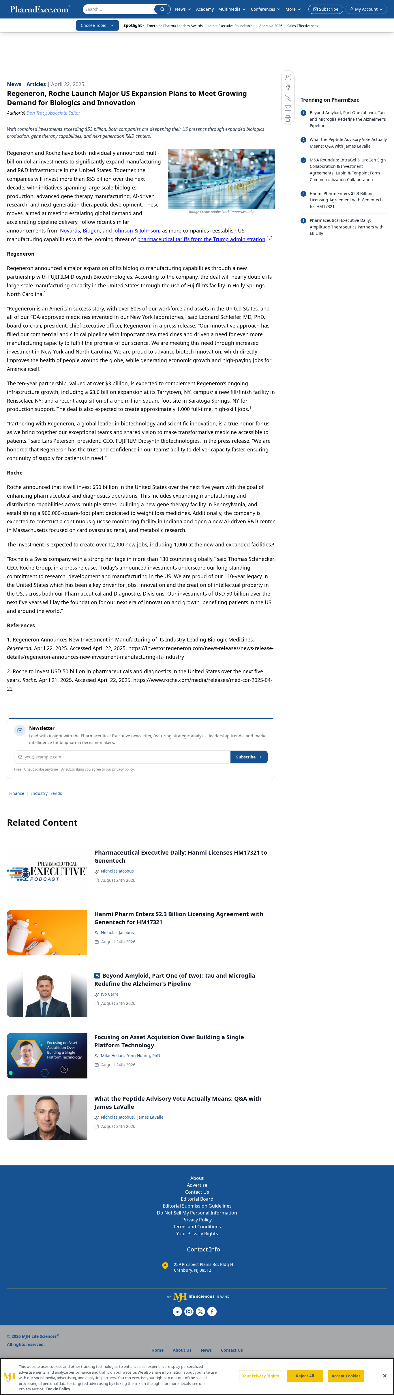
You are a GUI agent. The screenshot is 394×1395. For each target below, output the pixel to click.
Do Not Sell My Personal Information (197, 1213)
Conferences (263, 9)
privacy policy (123, 769)
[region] (197, 1376)
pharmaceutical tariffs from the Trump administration (201, 239)
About (197, 1178)
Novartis (70, 230)
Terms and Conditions (197, 1226)
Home (157, 1350)
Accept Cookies (346, 1376)
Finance (16, 793)
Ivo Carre (110, 994)
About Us (182, 1350)
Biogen (91, 230)
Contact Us (197, 1192)
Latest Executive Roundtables (231, 25)
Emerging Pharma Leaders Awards (175, 25)
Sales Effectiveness (302, 25)
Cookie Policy (58, 1389)
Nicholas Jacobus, (118, 1117)
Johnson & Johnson (136, 230)
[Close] (384, 1376)
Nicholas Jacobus (117, 871)
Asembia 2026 (270, 25)
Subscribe (246, 757)
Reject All (305, 1376)
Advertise (197, 1185)
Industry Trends (46, 793)
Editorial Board (197, 1199)
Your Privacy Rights (197, 1233)
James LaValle (150, 1117)
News (180, 9)
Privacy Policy (197, 1220)
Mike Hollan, (113, 1055)
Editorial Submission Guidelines (197, 1206)
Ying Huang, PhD (143, 1055)
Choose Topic (93, 25)
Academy (205, 9)
